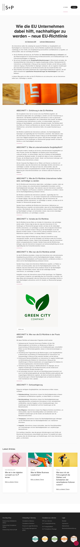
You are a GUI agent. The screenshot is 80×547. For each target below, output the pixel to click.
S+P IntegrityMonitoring (48, 523)
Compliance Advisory (28, 521)
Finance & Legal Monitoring (30, 526)
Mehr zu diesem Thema (11, 482)
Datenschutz (65, 526)
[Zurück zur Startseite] (8, 7)
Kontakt (64, 521)
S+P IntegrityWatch (47, 526)
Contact (74, 7)
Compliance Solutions (28, 523)
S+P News (65, 7)
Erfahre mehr (21, 329)
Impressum (65, 523)
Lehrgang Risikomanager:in (47, 42)
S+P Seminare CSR (30, 42)
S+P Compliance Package (49, 529)
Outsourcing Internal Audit (9, 529)
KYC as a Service (47, 521)
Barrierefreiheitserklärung (69, 528)
